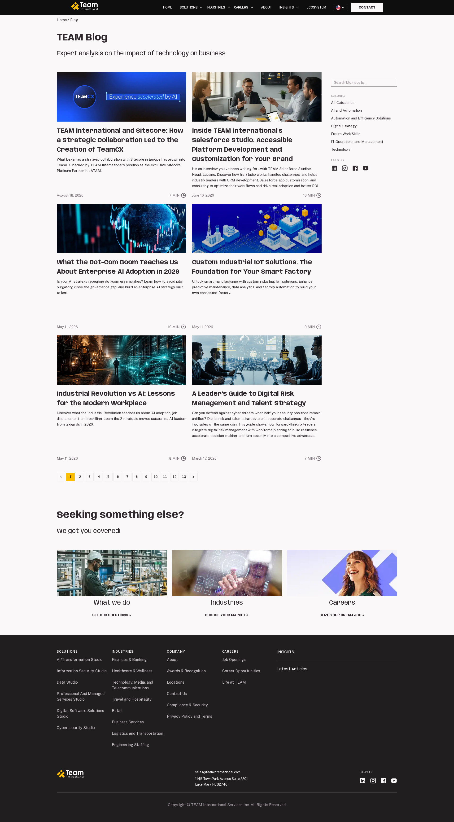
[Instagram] (344, 168)
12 (174, 477)
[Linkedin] (334, 168)
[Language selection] (340, 7)
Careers (241, 7)
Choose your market (225, 615)
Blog (74, 20)
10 (155, 477)
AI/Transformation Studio (79, 659)
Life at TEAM (234, 682)
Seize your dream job (340, 615)
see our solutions (110, 615)
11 (165, 477)
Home (167, 7)
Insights (286, 7)
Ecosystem (316, 7)
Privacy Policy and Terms (189, 716)
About (266, 7)
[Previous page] (61, 477)
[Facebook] (355, 168)
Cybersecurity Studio (76, 727)
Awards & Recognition (186, 671)
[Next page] (193, 477)
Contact (367, 7)
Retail (117, 710)
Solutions (189, 7)
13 (184, 477)
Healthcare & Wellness (132, 671)
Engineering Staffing (130, 745)
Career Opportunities (241, 671)
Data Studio (67, 682)
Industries (216, 7)
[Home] (70, 774)
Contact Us (177, 693)
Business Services (128, 722)
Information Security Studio (82, 671)
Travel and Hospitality (132, 699)
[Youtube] (365, 168)
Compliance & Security (187, 705)
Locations (175, 682)
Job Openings (234, 659)
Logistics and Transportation (137, 733)
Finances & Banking (129, 659)
